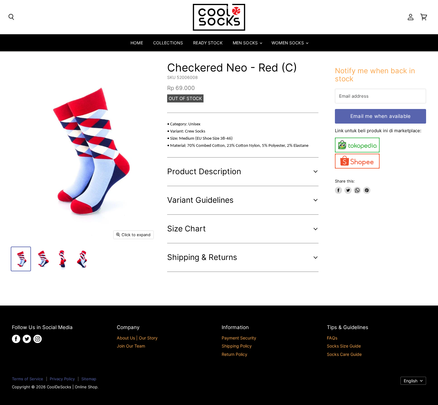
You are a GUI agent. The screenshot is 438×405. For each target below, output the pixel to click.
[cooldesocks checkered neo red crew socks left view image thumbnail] (41, 259)
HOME (137, 42)
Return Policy (234, 354)
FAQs (332, 337)
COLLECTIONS (168, 42)
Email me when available (380, 116)
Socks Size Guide (344, 345)
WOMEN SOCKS (288, 42)
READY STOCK (208, 42)
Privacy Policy (62, 378)
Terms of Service (27, 378)
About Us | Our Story (137, 337)
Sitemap (88, 378)
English (410, 380)
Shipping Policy (237, 345)
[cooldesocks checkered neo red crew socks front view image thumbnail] (20, 259)
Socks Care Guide (344, 354)
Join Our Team (131, 345)
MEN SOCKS (246, 42)
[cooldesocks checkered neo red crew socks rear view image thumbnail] (62, 259)
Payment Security (239, 337)
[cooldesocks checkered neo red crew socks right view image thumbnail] (83, 259)
